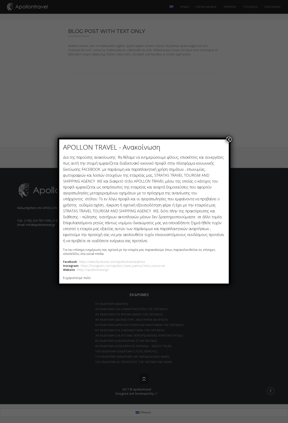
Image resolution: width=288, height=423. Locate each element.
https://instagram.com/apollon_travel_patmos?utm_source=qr (123, 266)
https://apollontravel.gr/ (92, 270)
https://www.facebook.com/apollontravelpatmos (112, 262)
